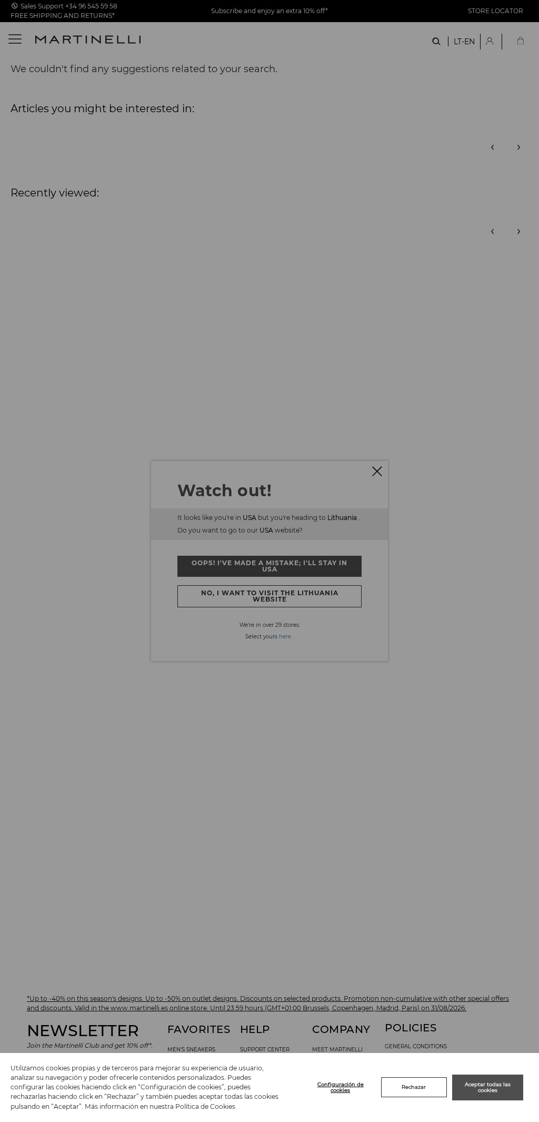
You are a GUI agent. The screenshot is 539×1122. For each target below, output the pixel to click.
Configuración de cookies (340, 1087)
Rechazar (414, 1087)
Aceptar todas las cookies (488, 1087)
